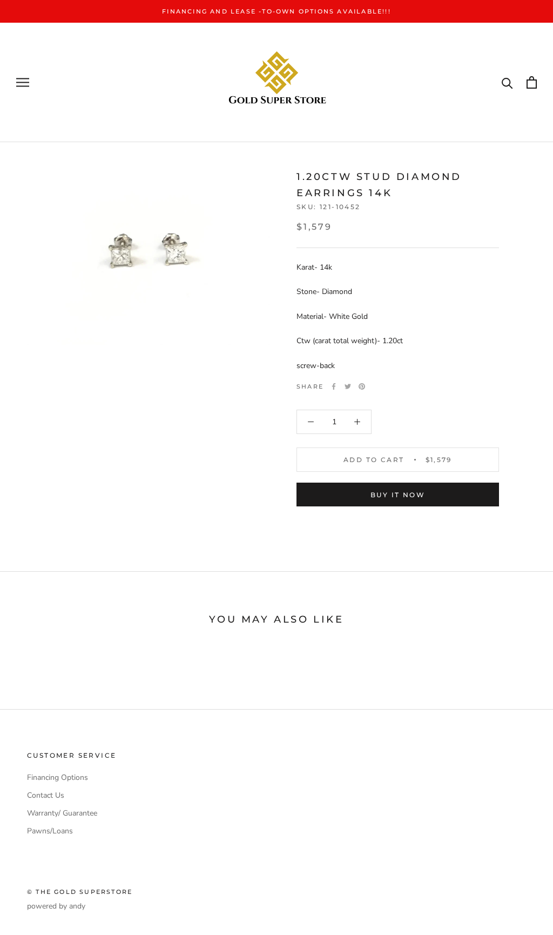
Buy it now (397, 495)
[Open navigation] (22, 82)
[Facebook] (334, 386)
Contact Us (45, 795)
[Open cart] (532, 82)
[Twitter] (348, 386)
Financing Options (57, 777)
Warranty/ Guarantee (62, 813)
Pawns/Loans (50, 831)
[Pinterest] (362, 386)
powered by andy (56, 906)
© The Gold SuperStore (79, 892)
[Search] (507, 82)
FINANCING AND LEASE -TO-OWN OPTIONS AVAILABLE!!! (276, 11)
